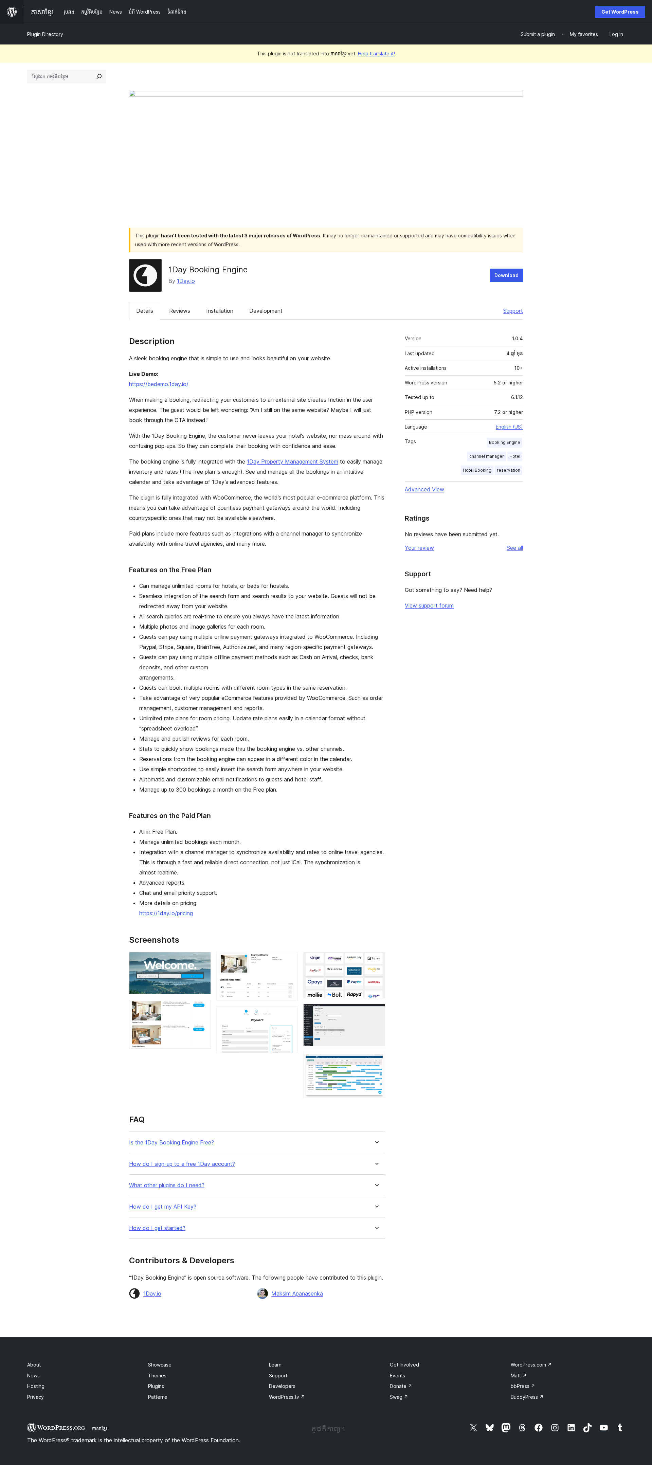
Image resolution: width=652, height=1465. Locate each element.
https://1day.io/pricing (166, 913)
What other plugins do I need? (166, 1185)
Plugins (156, 1386)
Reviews (179, 310)
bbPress (523, 1386)
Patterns (157, 1397)
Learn (275, 1365)
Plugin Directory (45, 34)
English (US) (509, 427)
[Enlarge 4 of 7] (288, 1015)
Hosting (35, 1386)
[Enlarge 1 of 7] (201, 961)
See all (515, 547)
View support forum (429, 605)
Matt (519, 1375)
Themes (157, 1375)
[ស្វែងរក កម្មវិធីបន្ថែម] (99, 76)
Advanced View (424, 489)
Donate (401, 1386)
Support (513, 310)
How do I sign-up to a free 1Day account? (182, 1164)
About (34, 1365)
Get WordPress (620, 12)
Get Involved (404, 1365)
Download (506, 275)
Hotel (514, 456)
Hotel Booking (477, 470)
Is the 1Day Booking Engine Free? (171, 1142)
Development (266, 310)
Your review (419, 547)
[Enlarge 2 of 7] (201, 1009)
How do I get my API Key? (162, 1207)
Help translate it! (376, 53)
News (33, 1375)
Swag (399, 1397)
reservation (508, 470)
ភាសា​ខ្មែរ (99, 1428)
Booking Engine (504, 442)
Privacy (35, 1397)
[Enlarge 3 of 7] (288, 961)
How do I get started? (157, 1228)
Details (144, 310)
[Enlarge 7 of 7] (376, 1060)
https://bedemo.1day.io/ (158, 384)
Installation (219, 310)
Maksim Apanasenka (297, 1293)
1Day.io (186, 280)
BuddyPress (527, 1397)
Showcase (159, 1365)
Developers (282, 1386)
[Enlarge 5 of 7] (376, 961)
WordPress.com (531, 1365)
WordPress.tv (287, 1397)
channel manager (486, 456)
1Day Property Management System (292, 461)
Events (397, 1375)
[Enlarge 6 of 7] (376, 1013)
